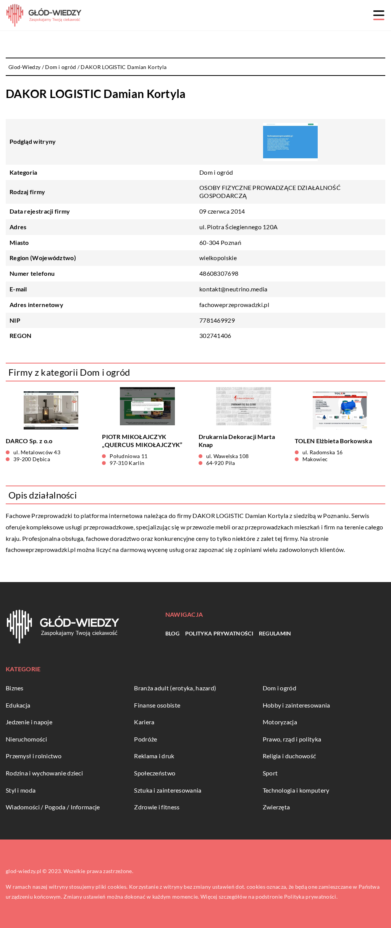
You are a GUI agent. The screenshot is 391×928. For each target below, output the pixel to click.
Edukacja (18, 705)
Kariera (144, 721)
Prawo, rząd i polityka (292, 739)
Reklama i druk (154, 755)
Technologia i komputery (296, 790)
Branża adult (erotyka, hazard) (175, 688)
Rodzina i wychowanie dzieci (44, 773)
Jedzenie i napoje (29, 721)
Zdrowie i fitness (156, 807)
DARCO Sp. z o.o (29, 440)
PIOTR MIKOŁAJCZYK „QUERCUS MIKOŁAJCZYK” (142, 440)
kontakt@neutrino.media (233, 289)
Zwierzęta (276, 807)
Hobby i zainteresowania (296, 705)
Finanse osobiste (157, 705)
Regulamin (275, 633)
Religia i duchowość (289, 755)
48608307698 (218, 273)
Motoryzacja (280, 721)
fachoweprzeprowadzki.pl (41, 549)
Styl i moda (21, 790)
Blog (172, 633)
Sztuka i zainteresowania (167, 790)
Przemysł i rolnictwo (33, 755)
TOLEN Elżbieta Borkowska (333, 440)
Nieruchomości (26, 739)
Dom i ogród (216, 172)
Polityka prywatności (219, 633)
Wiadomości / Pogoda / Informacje (53, 807)
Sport (270, 773)
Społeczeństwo (154, 773)
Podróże (145, 739)
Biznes (15, 688)
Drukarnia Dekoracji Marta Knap (237, 440)
